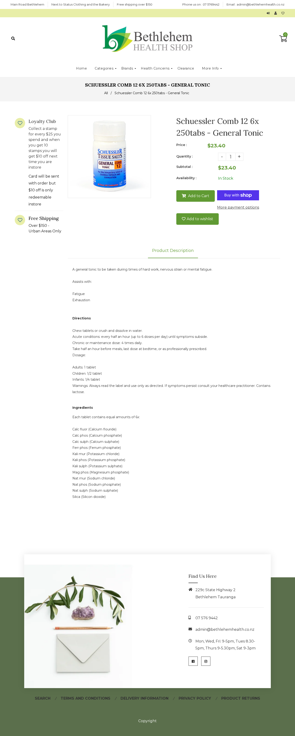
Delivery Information (144, 698)
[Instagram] (205, 661)
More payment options (238, 207)
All (106, 93)
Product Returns (240, 698)
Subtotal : (184, 167)
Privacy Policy (195, 698)
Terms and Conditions (85, 698)
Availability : (186, 178)
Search (42, 698)
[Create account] (276, 13)
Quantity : (184, 156)
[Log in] (269, 13)
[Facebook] (193, 661)
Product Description (173, 250)
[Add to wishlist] (282, 13)
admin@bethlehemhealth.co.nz (260, 4)
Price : (181, 145)
